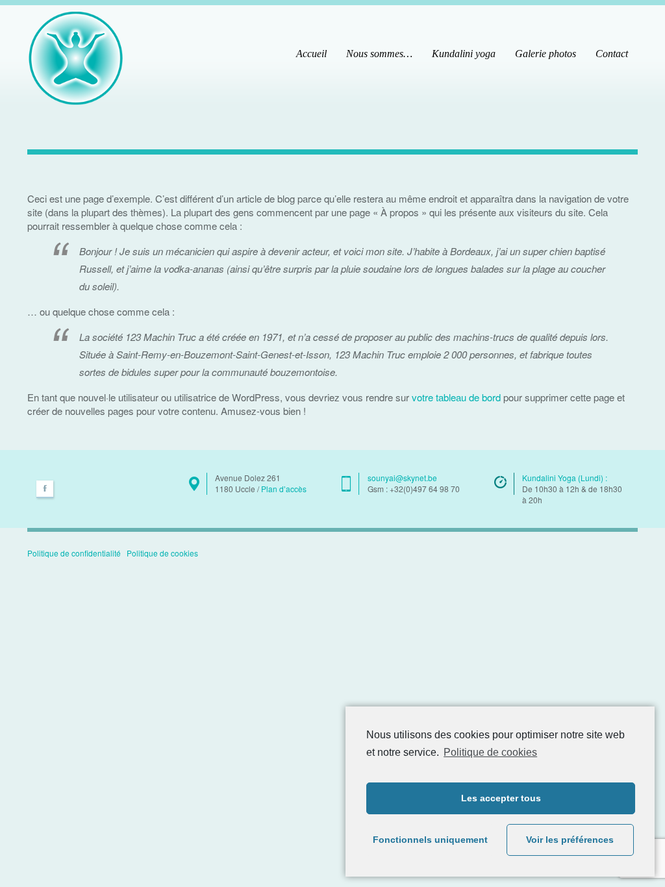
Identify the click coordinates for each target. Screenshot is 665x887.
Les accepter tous (501, 798)
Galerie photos (545, 53)
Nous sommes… (379, 53)
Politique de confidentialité (74, 552)
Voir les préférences (570, 839)
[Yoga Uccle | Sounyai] (76, 56)
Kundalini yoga (464, 53)
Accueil (311, 53)
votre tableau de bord (456, 397)
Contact (612, 53)
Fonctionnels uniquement (430, 839)
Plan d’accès (284, 488)
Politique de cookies (490, 752)
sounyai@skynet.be (402, 477)
